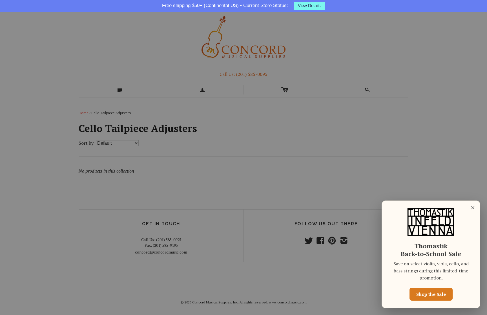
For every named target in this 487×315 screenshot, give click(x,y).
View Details (309, 5)
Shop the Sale (431, 294)
